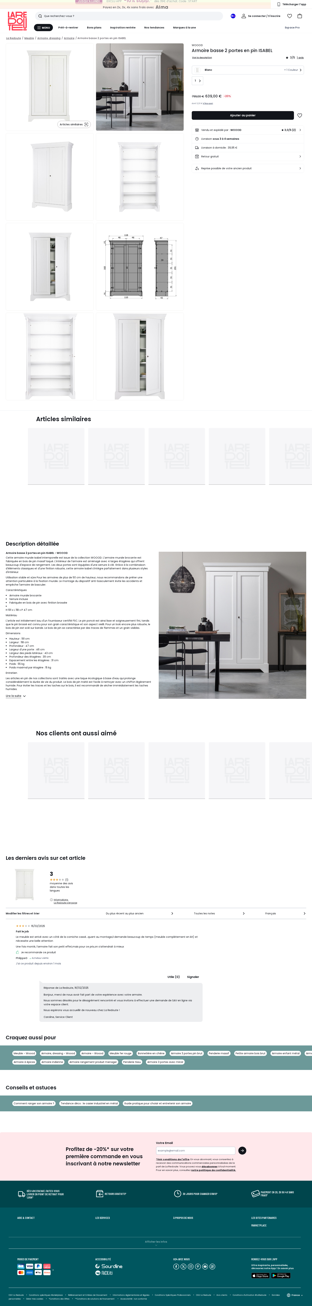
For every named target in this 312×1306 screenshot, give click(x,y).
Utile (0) (174, 977)
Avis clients (221, 1295)
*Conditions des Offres (59, 1299)
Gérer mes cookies (34, 1299)
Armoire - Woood (92, 1053)
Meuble (29, 38)
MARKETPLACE (258, 1225)
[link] (248, 130)
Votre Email (164, 1143)
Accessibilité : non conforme (133, 1299)
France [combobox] (296, 1295)
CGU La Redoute (203, 1295)
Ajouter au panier (243, 115)
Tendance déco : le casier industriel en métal (89, 1103)
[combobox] (140, 913)
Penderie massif (219, 1053)
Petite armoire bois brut (250, 1053)
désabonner (210, 1166)
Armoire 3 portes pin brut (186, 1053)
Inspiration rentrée (122, 27)
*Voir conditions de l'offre (172, 1159)
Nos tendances (154, 27)
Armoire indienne (52, 1062)
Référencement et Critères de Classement (87, 1295)
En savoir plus (286, 1268)
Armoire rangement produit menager (93, 1062)
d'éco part (208, 103)
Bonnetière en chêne (151, 1053)
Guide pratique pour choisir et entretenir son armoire (157, 1103)
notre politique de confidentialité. (213, 1170)
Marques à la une (184, 27)
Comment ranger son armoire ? (34, 1103)
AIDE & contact (26, 1217)
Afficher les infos (156, 1242)
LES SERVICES (102, 1217)
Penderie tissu (132, 1062)
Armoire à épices (24, 1062)
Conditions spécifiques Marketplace (46, 1295)
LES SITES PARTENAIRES (263, 1217)
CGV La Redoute (16, 1295)
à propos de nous (183, 1217)
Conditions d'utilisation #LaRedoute (249, 1295)
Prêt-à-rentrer (68, 27)
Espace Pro (292, 27)
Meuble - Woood (24, 1053)
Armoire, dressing (48, 38)
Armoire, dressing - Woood (58, 1053)
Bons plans (94, 27)
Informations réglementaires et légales (131, 1295)
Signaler (193, 977)
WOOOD (197, 45)
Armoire (69, 38)
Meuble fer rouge (120, 1053)
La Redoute (13, 38)
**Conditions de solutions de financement (95, 1299)
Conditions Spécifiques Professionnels (173, 1295)
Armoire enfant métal (286, 1053)
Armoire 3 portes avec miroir (165, 1062)
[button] (299, 16)
